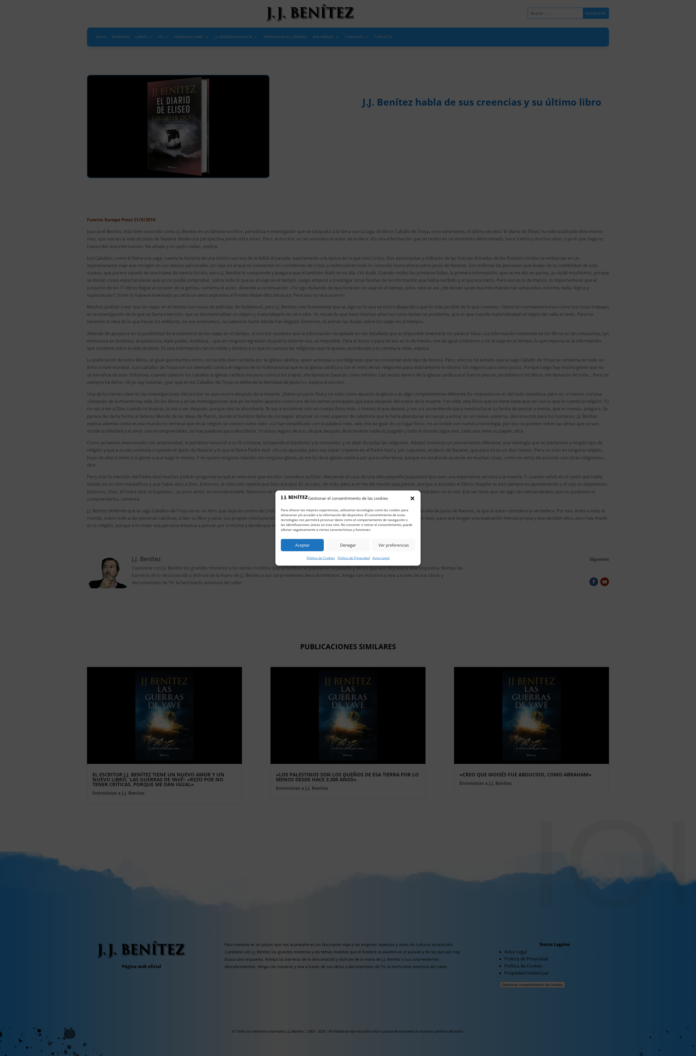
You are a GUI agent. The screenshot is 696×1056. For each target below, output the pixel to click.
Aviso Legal (381, 558)
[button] (412, 498)
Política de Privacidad (354, 558)
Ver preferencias (393, 545)
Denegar (348, 545)
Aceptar (302, 545)
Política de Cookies (321, 558)
